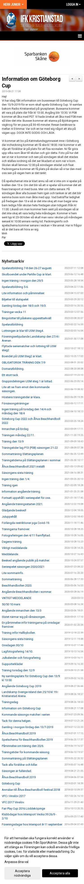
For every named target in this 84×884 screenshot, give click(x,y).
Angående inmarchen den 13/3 (21, 610)
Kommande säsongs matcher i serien (26, 714)
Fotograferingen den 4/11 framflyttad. (26, 535)
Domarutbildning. (13, 368)
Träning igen (10, 485)
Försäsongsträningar (15, 403)
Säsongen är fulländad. (17, 771)
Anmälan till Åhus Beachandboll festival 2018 (31, 789)
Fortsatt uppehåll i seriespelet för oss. (26, 497)
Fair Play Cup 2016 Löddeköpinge (23, 808)
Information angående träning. (21, 491)
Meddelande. (10, 554)
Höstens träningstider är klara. (21, 397)
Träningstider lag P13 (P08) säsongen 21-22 (30, 447)
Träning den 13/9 (13, 441)
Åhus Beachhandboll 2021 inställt (23, 466)
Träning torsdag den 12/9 (18, 670)
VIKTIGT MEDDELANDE (16, 598)
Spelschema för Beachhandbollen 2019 (27, 739)
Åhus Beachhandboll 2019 (19, 733)
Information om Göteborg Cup (21, 708)
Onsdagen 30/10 (12, 645)
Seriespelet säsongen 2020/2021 (23, 566)
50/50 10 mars (11, 604)
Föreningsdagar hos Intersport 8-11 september (32, 824)
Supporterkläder (12, 664)
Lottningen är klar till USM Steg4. (23, 330)
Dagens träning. (12, 541)
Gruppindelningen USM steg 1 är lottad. (27, 381)
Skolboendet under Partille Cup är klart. (27, 274)
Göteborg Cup (11, 783)
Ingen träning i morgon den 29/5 (22, 280)
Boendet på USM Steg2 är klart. (22, 356)
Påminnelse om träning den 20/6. (23, 746)
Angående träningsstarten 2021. (22, 504)
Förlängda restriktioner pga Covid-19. (26, 523)
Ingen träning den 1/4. (16, 479)
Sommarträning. (12, 579)
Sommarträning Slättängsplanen (22, 454)
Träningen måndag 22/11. (18, 435)
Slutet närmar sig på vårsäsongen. (24, 616)
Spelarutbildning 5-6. (15, 287)
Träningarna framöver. (16, 529)
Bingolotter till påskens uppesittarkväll (26, 318)
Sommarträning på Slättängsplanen (24, 758)
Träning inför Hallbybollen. (19, 632)
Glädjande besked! (14, 510)
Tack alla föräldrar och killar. (20, 764)
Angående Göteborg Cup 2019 (21, 686)
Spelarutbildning (12, 324)
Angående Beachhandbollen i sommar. (27, 591)
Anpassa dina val (16, 862)
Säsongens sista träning (17, 472)
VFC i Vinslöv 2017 (13, 796)
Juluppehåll (9, 516)
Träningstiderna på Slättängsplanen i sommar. (31, 460)
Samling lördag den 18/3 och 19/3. (24, 305)
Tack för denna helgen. (16, 720)
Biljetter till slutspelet (15, 299)
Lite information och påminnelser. (23, 293)
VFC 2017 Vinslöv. (13, 802)
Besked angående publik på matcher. (26, 560)
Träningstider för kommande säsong (25, 752)
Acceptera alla (60, 873)
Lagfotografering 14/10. (17, 651)
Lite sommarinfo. (13, 573)
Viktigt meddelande (14, 548)
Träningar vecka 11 (14, 312)
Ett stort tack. (10, 375)
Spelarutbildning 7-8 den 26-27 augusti (27, 268)
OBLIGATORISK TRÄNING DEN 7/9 (23, 362)
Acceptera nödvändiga (22, 873)
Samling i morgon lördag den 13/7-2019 (27, 727)
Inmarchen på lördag (15, 429)
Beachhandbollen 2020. (17, 585)
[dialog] (42, 856)
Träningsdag (10, 702)
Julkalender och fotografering (21, 657)
